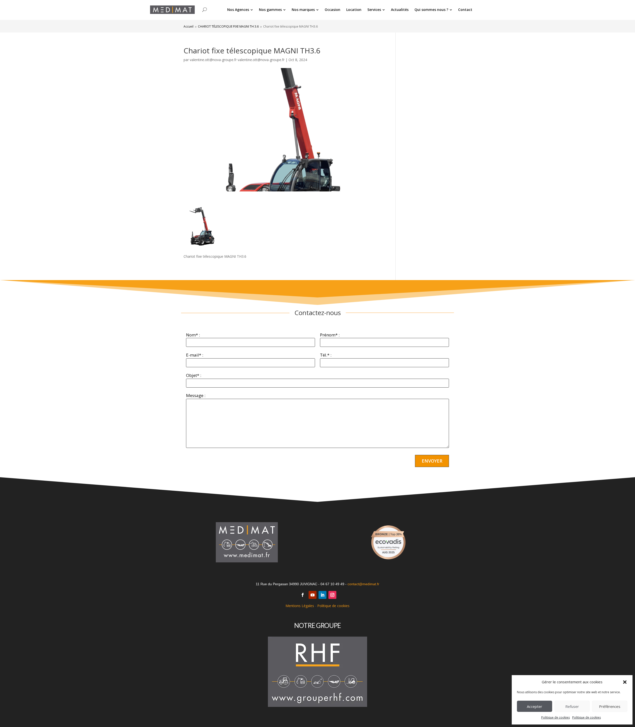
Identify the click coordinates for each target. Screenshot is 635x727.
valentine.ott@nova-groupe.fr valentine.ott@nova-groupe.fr (237, 59)
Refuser (572, 706)
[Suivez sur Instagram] (332, 595)
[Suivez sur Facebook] (303, 595)
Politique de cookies (555, 717)
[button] (624, 682)
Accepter (534, 706)
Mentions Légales (300, 605)
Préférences (609, 706)
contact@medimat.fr (363, 584)
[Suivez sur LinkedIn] (322, 595)
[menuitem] (240, 9)
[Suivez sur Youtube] (313, 595)
